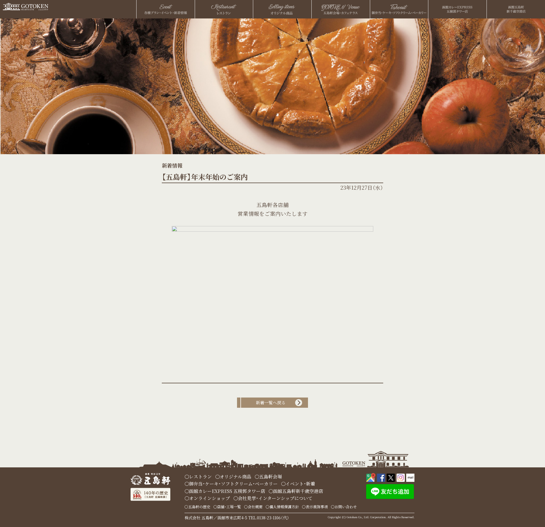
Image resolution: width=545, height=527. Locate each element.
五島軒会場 (270, 476)
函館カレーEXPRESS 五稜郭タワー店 (227, 491)
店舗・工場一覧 (229, 506)
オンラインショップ (209, 498)
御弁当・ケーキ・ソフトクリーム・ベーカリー (233, 483)
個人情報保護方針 (284, 506)
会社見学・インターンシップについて (275, 498)
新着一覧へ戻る (271, 402)
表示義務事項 (317, 506)
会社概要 (255, 506)
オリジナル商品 (235, 476)
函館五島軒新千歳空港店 (298, 491)
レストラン (200, 476)
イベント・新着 (300, 483)
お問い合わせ (346, 506)
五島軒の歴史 (199, 506)
